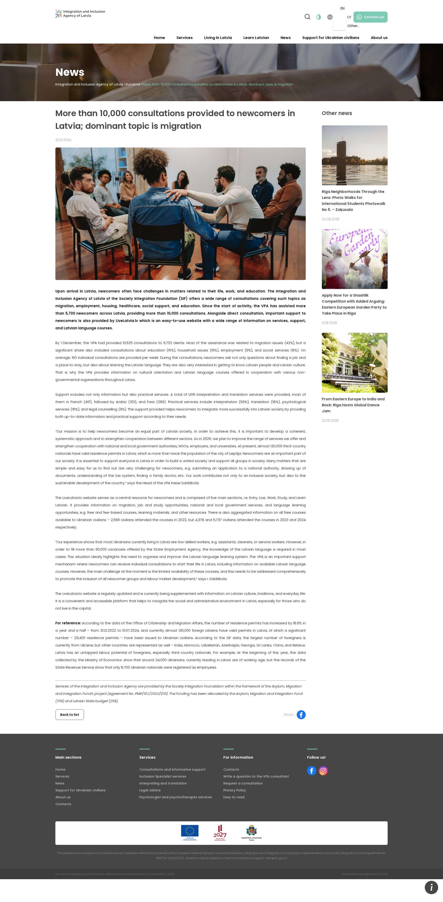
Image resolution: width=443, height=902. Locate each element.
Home (159, 37)
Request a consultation (243, 783)
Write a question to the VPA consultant (256, 776)
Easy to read (234, 797)
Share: (289, 714)
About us (379, 37)
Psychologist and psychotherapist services (175, 797)
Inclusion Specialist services (162, 776)
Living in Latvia (218, 37)
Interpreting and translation (163, 783)
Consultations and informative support (172, 769)
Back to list (69, 714)
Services (185, 37)
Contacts (63, 804)
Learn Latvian (256, 37)
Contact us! (374, 17)
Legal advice (150, 790)
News (286, 37)
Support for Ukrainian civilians (330, 37)
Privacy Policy (234, 790)
